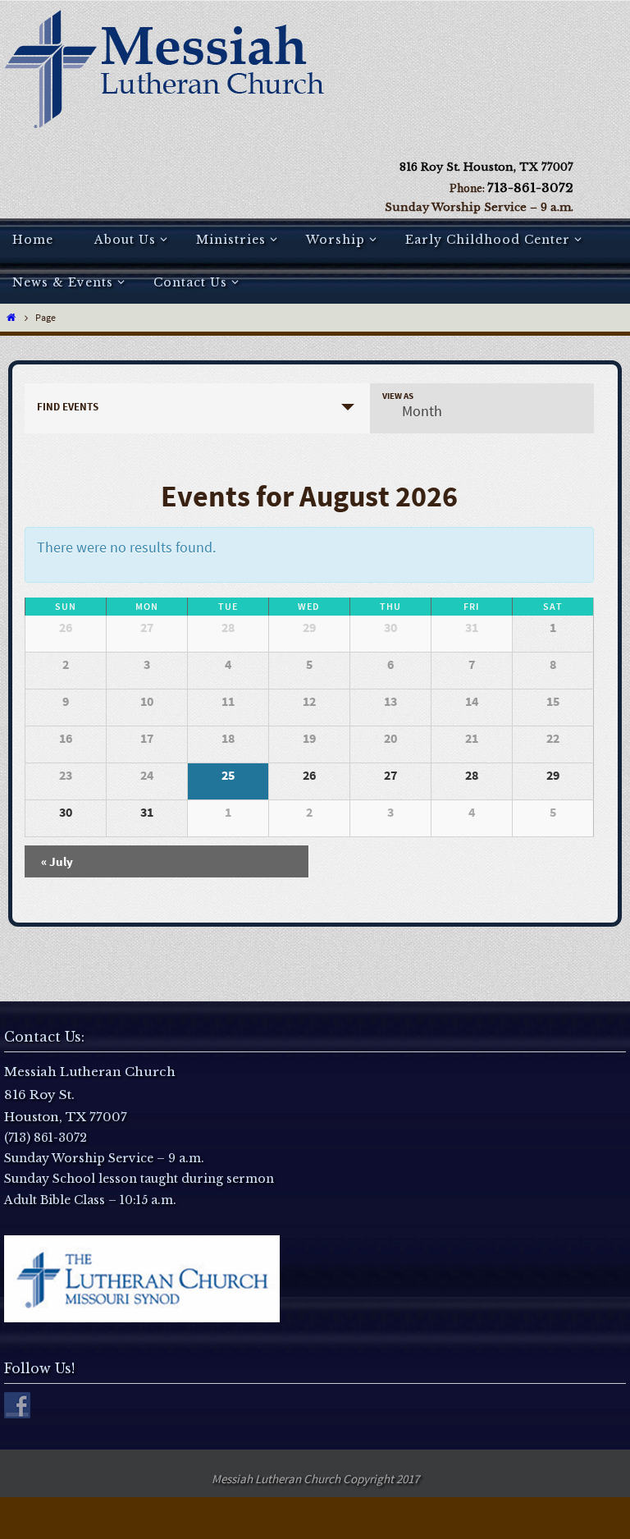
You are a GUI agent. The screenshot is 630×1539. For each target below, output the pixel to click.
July (57, 861)
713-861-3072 (530, 187)
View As (397, 396)
